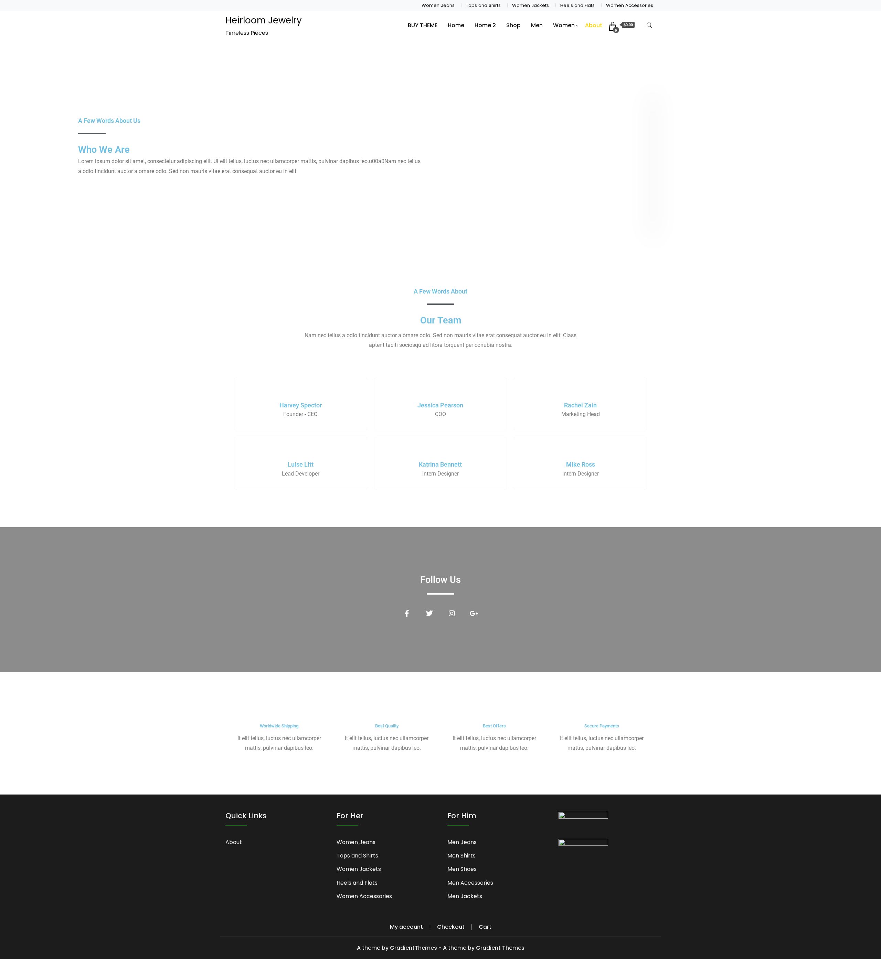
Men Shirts (461, 856)
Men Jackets (464, 896)
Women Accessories (629, 5)
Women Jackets (530, 5)
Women (564, 25)
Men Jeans (462, 842)
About (593, 25)
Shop (513, 25)
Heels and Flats (577, 5)
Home (456, 25)
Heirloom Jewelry (263, 20)
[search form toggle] (649, 25)
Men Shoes (462, 869)
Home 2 (485, 25)
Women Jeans (438, 5)
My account (406, 927)
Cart (485, 927)
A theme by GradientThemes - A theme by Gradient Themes (440, 948)
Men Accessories (470, 883)
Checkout (451, 927)
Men (537, 25)
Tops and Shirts (483, 5)
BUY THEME (422, 25)
